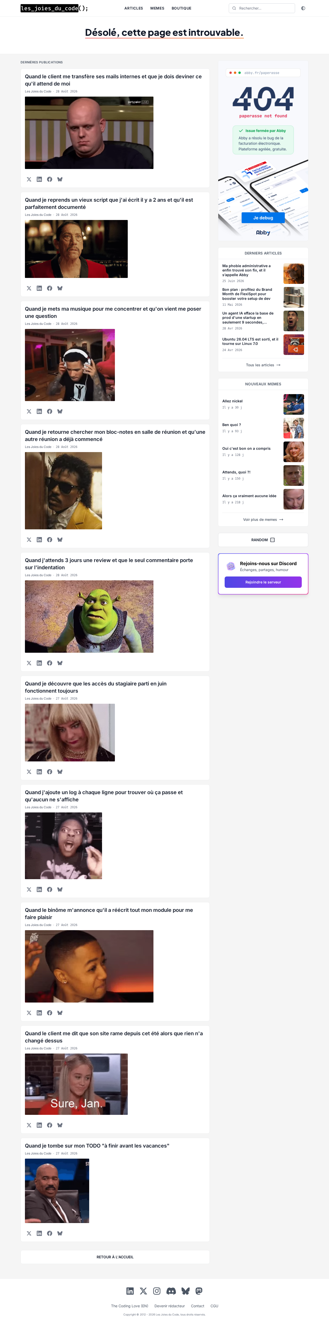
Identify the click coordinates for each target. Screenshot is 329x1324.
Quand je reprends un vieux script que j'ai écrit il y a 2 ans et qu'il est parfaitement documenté (109, 203)
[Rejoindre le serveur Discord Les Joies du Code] (171, 1291)
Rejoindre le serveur (263, 582)
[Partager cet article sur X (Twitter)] (29, 179)
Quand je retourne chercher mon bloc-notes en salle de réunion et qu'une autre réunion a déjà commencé (115, 435)
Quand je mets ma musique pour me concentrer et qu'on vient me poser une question (113, 312)
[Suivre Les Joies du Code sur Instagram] (157, 1292)
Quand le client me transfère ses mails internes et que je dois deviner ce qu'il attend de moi (113, 80)
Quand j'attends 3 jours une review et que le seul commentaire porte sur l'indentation (109, 564)
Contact (197, 1306)
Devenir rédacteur (169, 1306)
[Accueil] (54, 8)
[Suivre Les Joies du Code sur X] (143, 1292)
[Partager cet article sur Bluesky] (60, 179)
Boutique (182, 8)
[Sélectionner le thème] (303, 8)
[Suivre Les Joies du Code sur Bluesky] (185, 1292)
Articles (133, 8)
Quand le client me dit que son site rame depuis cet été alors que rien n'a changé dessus (114, 1037)
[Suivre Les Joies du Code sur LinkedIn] (130, 1292)
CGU (214, 1306)
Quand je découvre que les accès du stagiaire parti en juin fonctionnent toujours (96, 687)
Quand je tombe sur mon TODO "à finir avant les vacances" (97, 1146)
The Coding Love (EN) (129, 1306)
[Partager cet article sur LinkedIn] (39, 179)
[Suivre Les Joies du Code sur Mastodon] (199, 1292)
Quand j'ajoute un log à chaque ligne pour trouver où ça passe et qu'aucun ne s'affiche (104, 796)
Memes (157, 8)
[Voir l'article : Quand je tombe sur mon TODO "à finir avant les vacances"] (115, 1191)
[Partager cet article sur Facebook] (49, 179)
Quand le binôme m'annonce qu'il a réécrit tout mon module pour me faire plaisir (109, 913)
